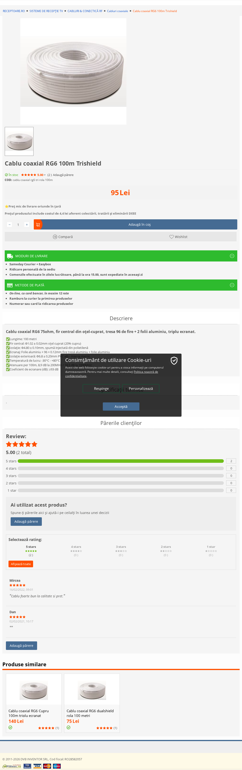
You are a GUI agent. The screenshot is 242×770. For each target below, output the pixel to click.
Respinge (101, 388)
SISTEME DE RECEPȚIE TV (46, 11)
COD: (8, 180)
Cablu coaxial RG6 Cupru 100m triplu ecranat (29, 713)
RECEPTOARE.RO (14, 11)
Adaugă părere (26, 521)
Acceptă (121, 406)
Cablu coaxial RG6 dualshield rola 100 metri (90, 713)
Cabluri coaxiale (117, 11)
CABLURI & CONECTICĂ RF (85, 11)
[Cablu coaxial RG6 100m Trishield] (73, 71)
